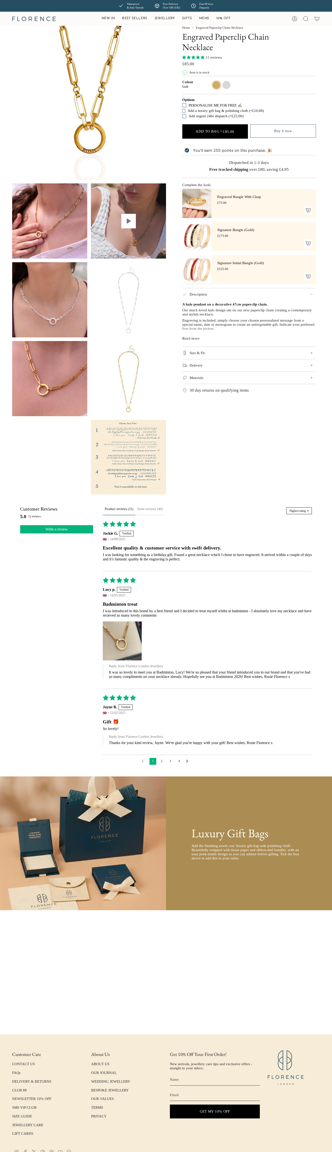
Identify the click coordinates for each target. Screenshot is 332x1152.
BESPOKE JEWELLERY (110, 1090)
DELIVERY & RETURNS (31, 1081)
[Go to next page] (188, 761)
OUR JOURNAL (104, 1073)
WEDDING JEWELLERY (110, 1081)
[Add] (308, 210)
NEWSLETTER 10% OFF (31, 1099)
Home (186, 27)
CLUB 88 (19, 1090)
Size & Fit (197, 353)
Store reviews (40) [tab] (150, 509)
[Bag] (317, 19)
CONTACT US (23, 1064)
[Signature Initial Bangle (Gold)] (196, 269)
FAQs (16, 1073)
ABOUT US (100, 1064)
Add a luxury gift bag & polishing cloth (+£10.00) (218, 111)
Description (198, 294)
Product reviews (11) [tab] (119, 509)
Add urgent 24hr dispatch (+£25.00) (216, 116)
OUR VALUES (102, 1099)
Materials (196, 378)
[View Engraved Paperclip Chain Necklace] (128, 221)
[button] (164, 19)
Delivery (196, 365)
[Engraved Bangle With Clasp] (196, 203)
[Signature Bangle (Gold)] (196, 236)
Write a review (56, 529)
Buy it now (283, 131)
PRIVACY (99, 1116)
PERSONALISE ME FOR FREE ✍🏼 (215, 105)
